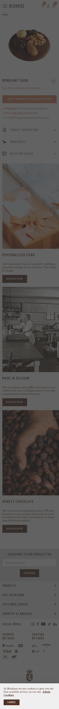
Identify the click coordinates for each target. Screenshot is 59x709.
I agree (11, 702)
